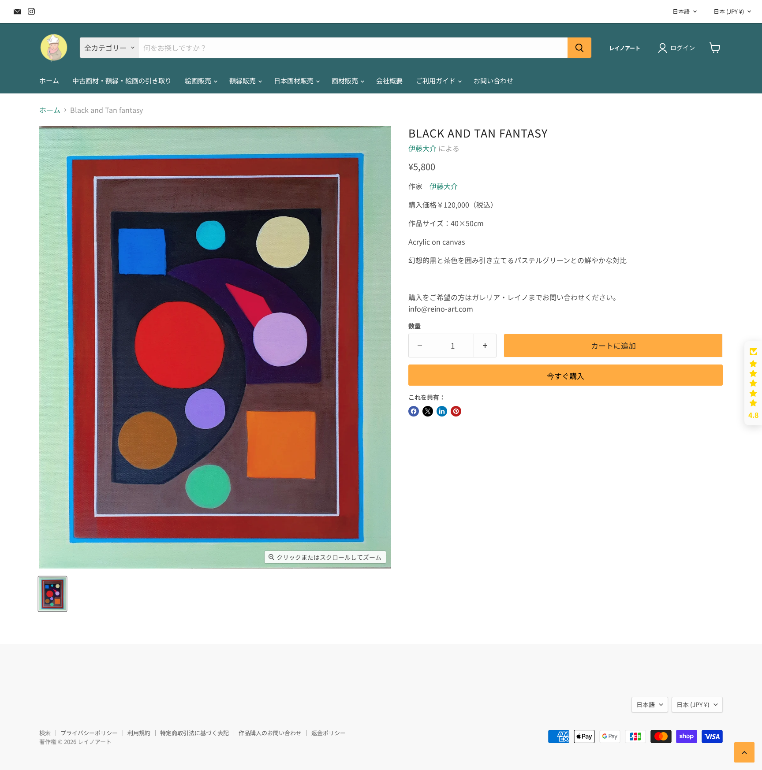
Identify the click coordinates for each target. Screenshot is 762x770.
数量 (414, 325)
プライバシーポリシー (89, 733)
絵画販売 (199, 80)
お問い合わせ (493, 80)
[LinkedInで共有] (442, 411)
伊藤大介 (422, 148)
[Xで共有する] (427, 411)
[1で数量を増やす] (485, 345)
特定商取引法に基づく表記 (194, 733)
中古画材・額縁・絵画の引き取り (122, 80)
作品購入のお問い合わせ (270, 733)
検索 (45, 733)
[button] (753, 383)
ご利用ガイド (436, 80)
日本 (728, 11)
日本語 (681, 11)
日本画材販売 (294, 80)
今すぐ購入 (565, 375)
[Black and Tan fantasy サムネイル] (52, 594)
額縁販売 (243, 80)
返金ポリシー (328, 733)
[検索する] (579, 47)
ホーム (49, 80)
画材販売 (345, 80)
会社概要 (389, 80)
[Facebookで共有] (413, 411)
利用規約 (138, 733)
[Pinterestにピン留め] (456, 411)
